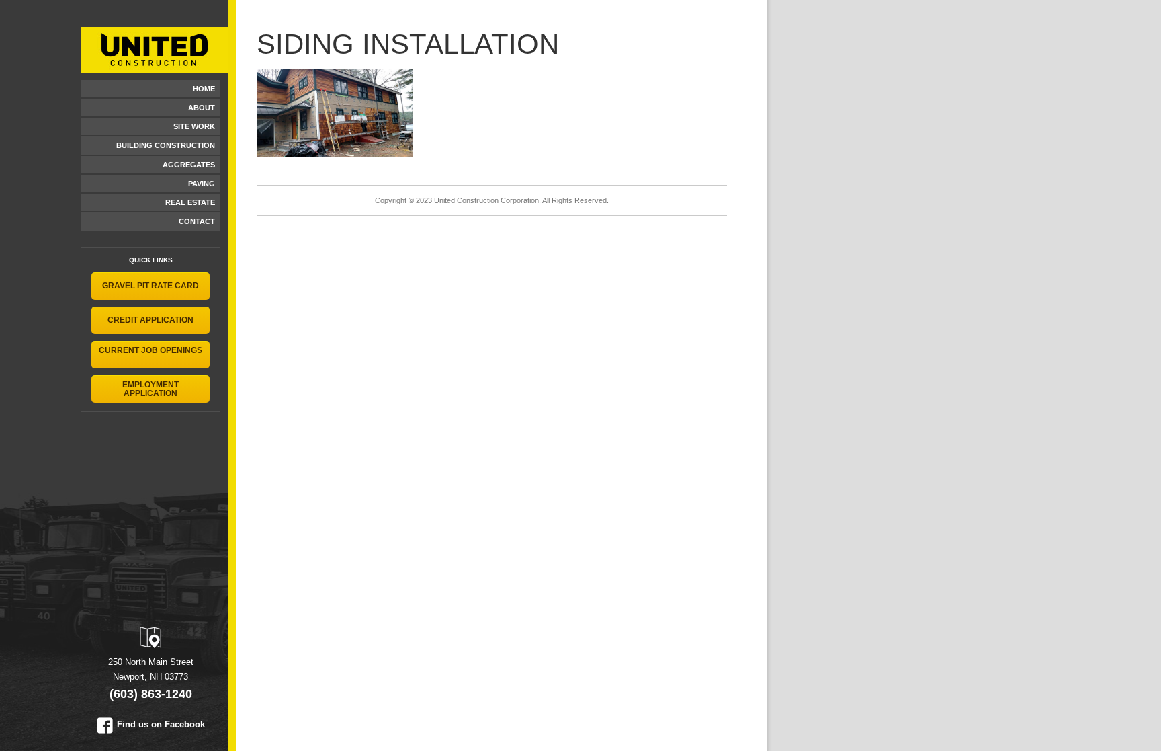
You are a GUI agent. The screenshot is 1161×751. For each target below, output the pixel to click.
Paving (201, 184)
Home (204, 89)
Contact (197, 221)
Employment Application (150, 389)
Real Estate (190, 202)
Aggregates (189, 165)
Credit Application (151, 320)
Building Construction (165, 145)
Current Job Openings (150, 350)
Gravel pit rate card (150, 285)
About (201, 108)
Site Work (194, 126)
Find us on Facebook (161, 724)
